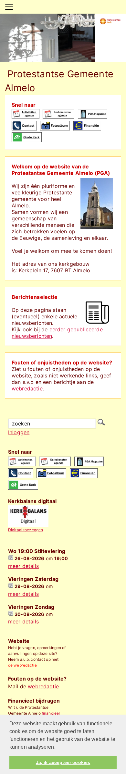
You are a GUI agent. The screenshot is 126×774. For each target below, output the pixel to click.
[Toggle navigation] (9, 6)
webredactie (27, 388)
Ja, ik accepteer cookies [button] (63, 762)
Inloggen (18, 432)
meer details (23, 566)
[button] (58, 747)
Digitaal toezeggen (25, 529)
